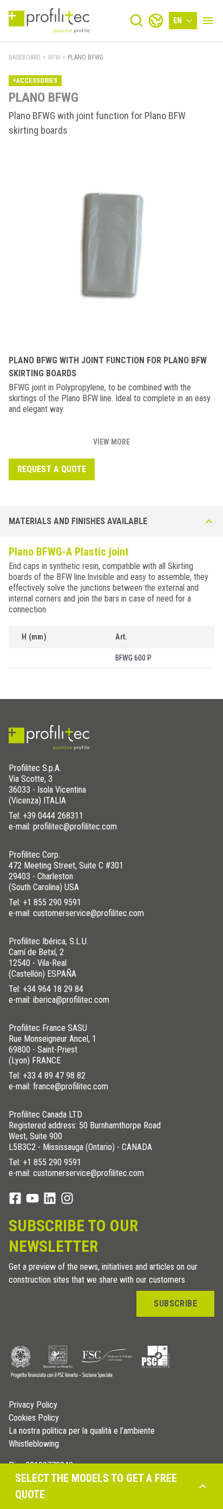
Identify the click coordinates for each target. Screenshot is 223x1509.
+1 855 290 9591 (52, 902)
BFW (54, 57)
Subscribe (175, 1303)
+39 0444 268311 (53, 816)
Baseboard (25, 57)
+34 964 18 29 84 (53, 989)
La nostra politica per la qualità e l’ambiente (82, 1431)
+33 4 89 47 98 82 (54, 1075)
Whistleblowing (34, 1444)
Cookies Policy (34, 1418)
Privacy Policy (33, 1405)
